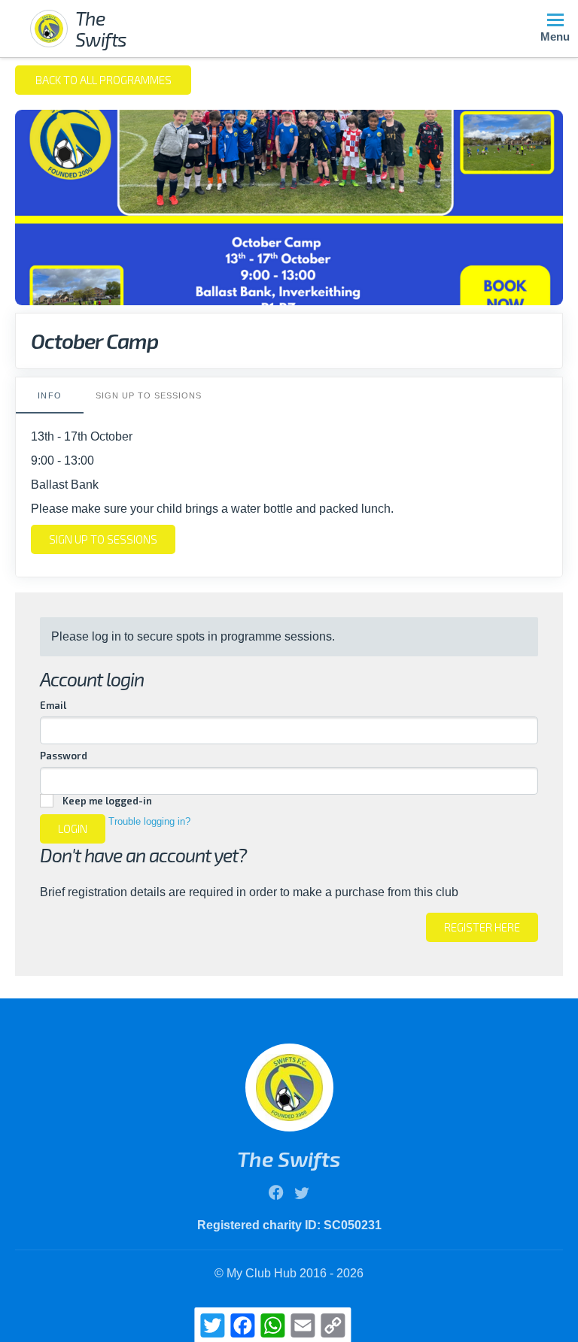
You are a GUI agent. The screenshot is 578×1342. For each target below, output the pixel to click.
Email (53, 705)
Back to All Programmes (103, 79)
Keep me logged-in (107, 801)
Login (72, 828)
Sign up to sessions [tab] (149, 395)
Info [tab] (49, 395)
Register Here (482, 927)
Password (63, 756)
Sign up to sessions (103, 539)
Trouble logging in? (149, 821)
